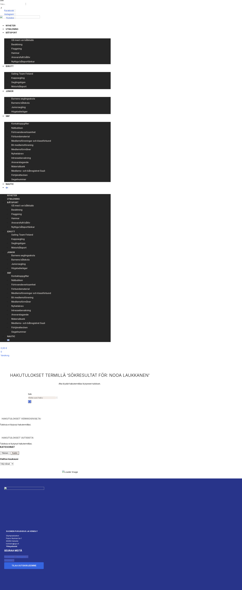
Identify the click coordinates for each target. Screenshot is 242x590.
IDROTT (10, 66)
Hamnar (15, 53)
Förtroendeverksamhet (23, 132)
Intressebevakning (21, 158)
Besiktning (16, 44)
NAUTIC (10, 184)
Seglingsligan (18, 82)
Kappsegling (18, 77)
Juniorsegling (18, 107)
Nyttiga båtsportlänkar (23, 61)
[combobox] (12, 4)
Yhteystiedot (11, 546)
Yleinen (5, 453)
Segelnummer (18, 179)
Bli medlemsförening (22, 145)
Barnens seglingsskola (23, 98)
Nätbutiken (17, 128)
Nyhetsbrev (17, 153)
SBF (8, 116)
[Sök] (1, 8)
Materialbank (18, 166)
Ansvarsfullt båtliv (20, 57)
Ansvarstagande (20, 162)
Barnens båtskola (20, 102)
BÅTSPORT (11, 32)
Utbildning (12, 29)
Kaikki (14, 453)
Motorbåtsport (18, 86)
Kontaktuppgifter (20, 123)
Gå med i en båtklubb (22, 40)
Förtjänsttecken (19, 175)
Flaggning (16, 48)
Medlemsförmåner (21, 149)
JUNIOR (9, 91)
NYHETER (11, 25)
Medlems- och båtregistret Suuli (28, 170)
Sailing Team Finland (22, 73)
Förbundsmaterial (20, 136)
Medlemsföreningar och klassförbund (31, 140)
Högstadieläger (19, 111)
